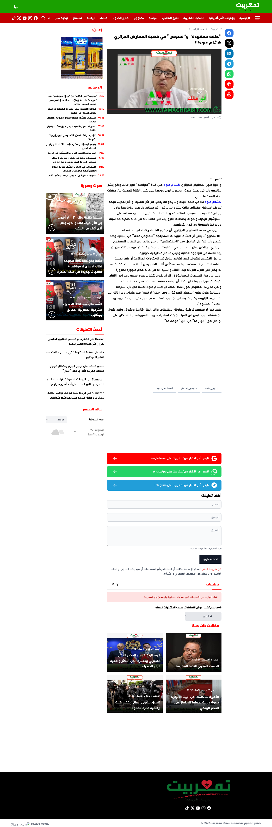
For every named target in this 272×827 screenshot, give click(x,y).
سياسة (153, 18)
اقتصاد (103, 18)
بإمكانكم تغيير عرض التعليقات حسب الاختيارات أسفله (188, 607)
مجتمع (77, 18)
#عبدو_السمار (189, 388)
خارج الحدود (121, 18)
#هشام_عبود (165, 388)
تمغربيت (216, 29)
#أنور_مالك (211, 388)
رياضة (91, 18)
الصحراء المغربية (193, 18)
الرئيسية (244, 18)
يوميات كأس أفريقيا (222, 18)
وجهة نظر (61, 18)
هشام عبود (171, 185)
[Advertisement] (164, 149)
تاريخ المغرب (170, 18)
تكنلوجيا (138, 18)
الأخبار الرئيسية (198, 29)
